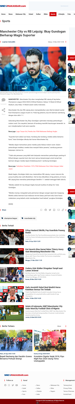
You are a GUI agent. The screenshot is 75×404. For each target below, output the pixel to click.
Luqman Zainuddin (8, 42)
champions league (10, 218)
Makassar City (21, 14)
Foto (69, 14)
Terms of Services (68, 391)
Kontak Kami (67, 394)
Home (3, 14)
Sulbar (38, 14)
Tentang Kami (67, 385)
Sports (53, 14)
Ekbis (46, 14)
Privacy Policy (67, 388)
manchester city (29, 218)
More (59, 326)
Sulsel (31, 14)
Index (38, 394)
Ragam (53, 391)
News (10, 14)
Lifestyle (61, 14)
